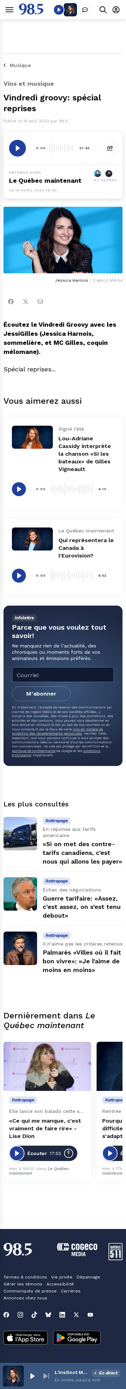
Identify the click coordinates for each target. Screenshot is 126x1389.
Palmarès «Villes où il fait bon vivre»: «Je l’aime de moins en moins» (82, 961)
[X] (76, 1315)
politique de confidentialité (33, 751)
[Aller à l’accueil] (31, 12)
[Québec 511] (115, 1258)
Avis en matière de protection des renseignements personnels (57, 731)
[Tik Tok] (34, 1315)
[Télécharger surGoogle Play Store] (76, 1338)
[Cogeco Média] (77, 1254)
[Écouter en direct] (58, 9)
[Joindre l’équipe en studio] (85, 10)
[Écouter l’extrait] (17, 148)
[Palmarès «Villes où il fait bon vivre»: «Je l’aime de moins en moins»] (20, 948)
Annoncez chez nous (25, 1298)
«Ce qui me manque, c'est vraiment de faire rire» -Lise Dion (45, 1128)
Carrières (70, 1291)
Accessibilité (60, 1284)
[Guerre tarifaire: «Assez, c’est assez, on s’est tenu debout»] (20, 894)
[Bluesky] (48, 1315)
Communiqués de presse (30, 1291)
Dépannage (88, 1277)
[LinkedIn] (62, 1315)
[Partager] (110, 148)
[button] (32, 1376)
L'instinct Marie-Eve (72, 1372)
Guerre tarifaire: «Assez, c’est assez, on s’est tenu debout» (82, 907)
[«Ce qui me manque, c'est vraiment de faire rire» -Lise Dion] (47, 1066)
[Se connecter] (116, 9)
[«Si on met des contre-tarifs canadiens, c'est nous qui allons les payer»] (20, 833)
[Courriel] (40, 301)
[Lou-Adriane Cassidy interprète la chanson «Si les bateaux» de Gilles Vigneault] (32, 437)
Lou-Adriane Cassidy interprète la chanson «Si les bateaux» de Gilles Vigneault (84, 453)
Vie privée (61, 1277)
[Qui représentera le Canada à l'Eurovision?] (32, 539)
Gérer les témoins (23, 1284)
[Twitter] (25, 301)
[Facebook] (11, 301)
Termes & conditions (25, 1277)
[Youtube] (90, 1315)
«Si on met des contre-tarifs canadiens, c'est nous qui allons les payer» (82, 852)
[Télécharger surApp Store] (26, 1338)
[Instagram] (20, 1315)
